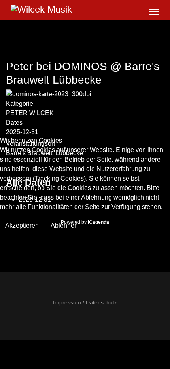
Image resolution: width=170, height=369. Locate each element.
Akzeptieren (22, 225)
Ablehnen (64, 225)
